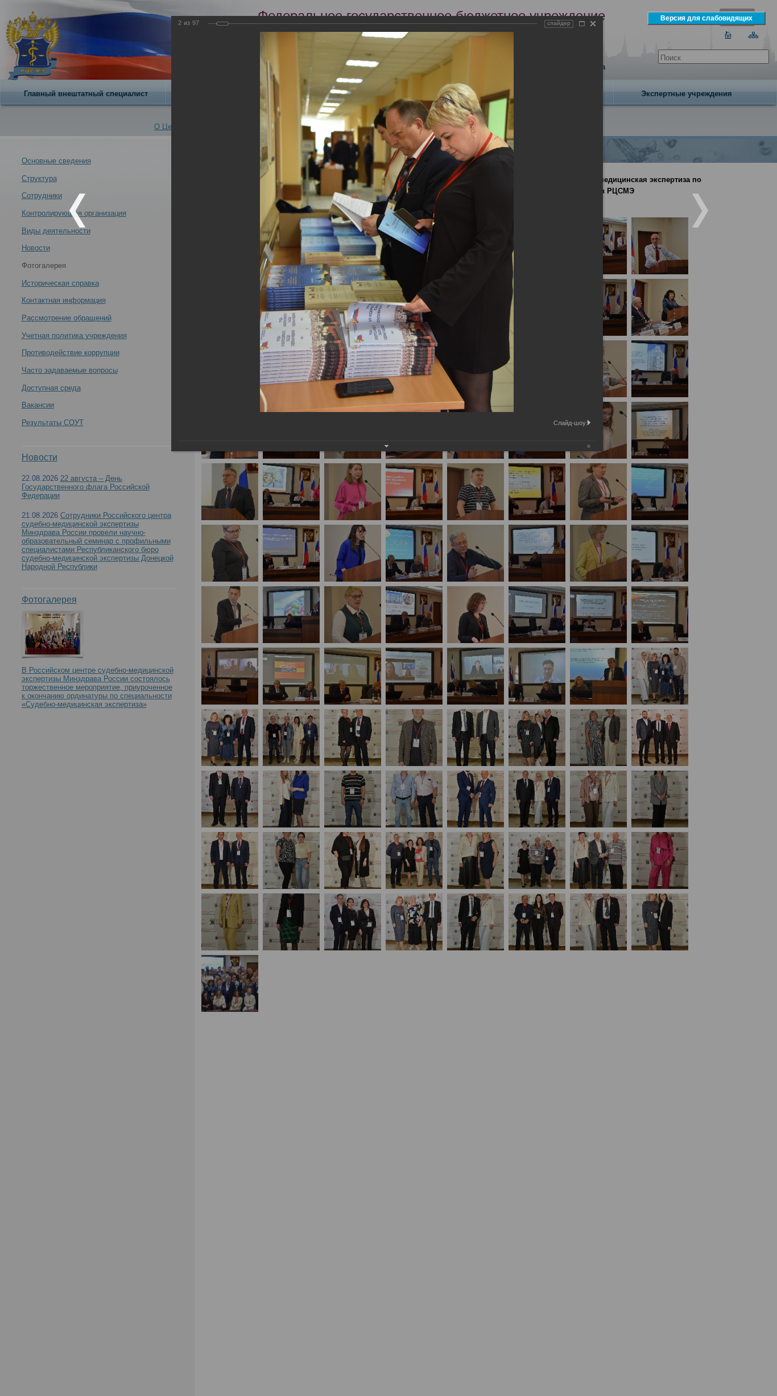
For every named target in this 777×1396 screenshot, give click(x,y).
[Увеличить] (582, 23)
